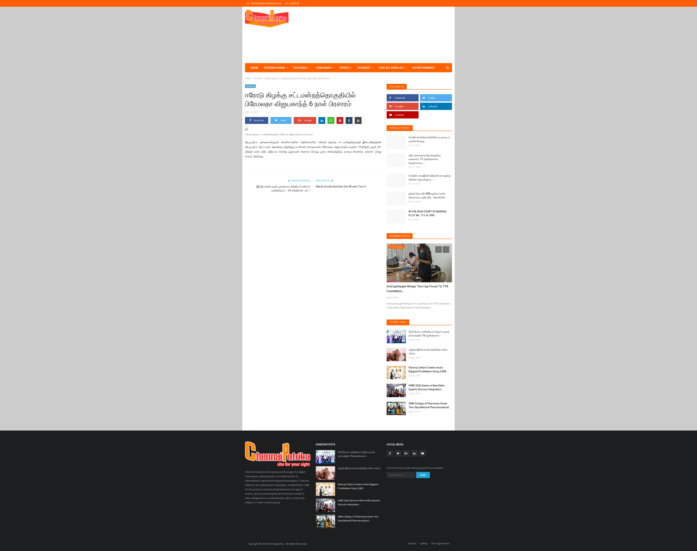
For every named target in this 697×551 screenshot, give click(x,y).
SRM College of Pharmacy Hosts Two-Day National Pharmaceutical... (430, 405)
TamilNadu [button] (324, 67)
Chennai (258, 78)
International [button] (275, 67)
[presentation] (438, 249)
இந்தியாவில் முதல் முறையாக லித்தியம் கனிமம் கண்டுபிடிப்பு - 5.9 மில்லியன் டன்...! (283, 188)
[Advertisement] (386, 34)
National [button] (301, 67)
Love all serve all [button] (391, 67)
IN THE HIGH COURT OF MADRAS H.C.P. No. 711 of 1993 (428, 213)
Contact (412, 543)
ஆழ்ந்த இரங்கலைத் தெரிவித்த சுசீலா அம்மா (428, 351)
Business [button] (364, 67)
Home (254, 67)
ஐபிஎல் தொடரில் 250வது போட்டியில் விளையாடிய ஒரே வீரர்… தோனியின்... (428, 195)
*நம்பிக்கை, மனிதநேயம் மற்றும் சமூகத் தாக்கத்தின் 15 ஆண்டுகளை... (429, 333)
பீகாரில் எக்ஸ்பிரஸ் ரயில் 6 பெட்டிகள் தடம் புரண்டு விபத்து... (429, 139)
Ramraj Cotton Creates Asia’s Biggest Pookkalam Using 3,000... (428, 369)
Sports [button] (345, 67)
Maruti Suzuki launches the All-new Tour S (341, 186)
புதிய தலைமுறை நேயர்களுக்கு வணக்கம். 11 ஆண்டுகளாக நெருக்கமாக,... (425, 159)
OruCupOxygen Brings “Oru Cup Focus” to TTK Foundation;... (417, 289)
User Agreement (440, 543)
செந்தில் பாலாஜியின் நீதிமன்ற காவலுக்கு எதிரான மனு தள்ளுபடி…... (430, 177)
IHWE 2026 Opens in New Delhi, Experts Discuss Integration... (427, 387)
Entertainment (423, 67)
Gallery (424, 543)
